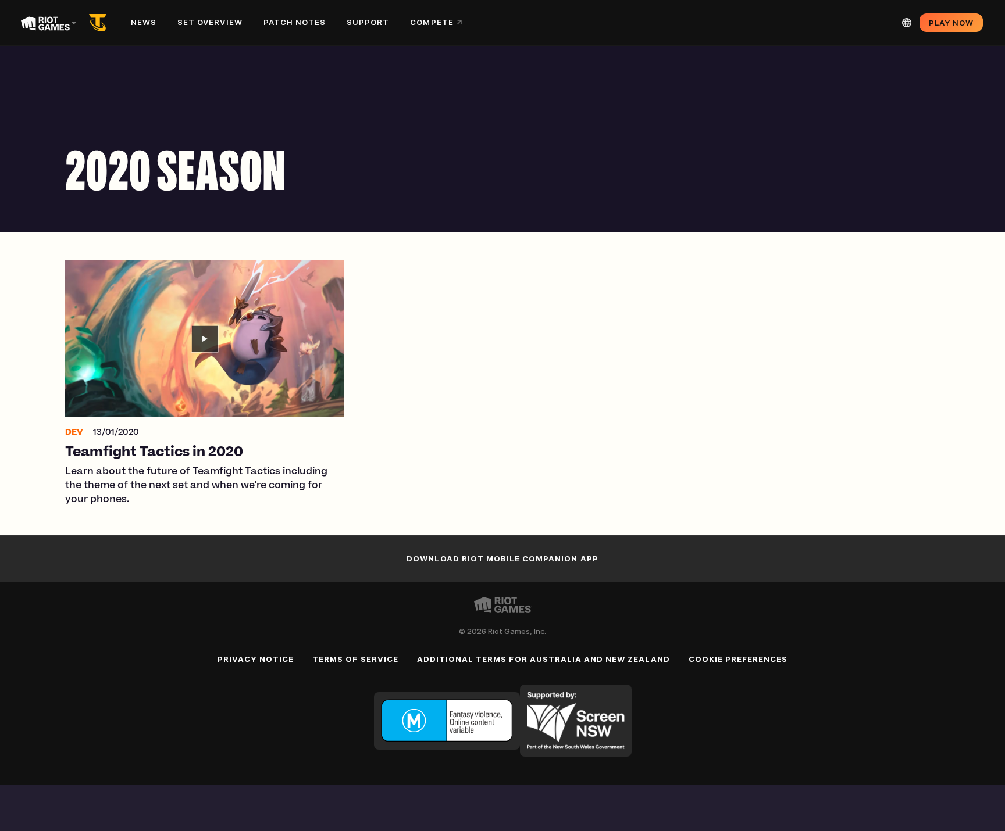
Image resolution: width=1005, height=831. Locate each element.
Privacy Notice (256, 659)
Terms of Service (355, 659)
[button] (204, 383)
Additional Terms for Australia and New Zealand (543, 659)
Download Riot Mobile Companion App (502, 558)
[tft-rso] (100, 22)
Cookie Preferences (738, 659)
